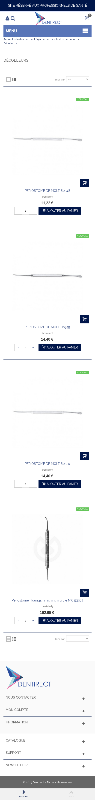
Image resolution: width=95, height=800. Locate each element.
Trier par (60, 79)
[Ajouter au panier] (84, 183)
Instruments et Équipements (34, 39)
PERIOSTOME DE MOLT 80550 (47, 464)
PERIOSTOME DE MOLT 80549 (47, 327)
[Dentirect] (48, 18)
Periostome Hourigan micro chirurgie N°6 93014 (47, 600)
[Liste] (14, 79)
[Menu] (10, 18)
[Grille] (8, 79)
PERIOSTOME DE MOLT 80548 (47, 191)
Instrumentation (66, 39)
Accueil (8, 39)
